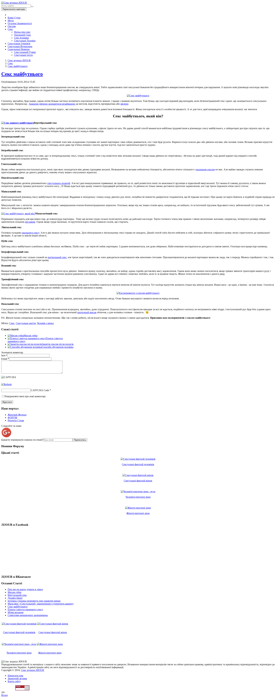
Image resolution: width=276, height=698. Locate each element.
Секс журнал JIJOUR (19, 60)
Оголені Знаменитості (20, 23)
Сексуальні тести (23, 55)
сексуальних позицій (58, 183)
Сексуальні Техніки (24, 40)
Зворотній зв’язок (17, 678)
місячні (124, 103)
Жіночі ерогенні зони (138, 513)
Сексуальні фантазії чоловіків (138, 464)
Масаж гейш (30, 335)
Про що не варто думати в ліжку (25, 589)
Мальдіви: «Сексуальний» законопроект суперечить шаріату (41, 603)
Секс (10, 29)
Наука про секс (22, 32)
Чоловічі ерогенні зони (138, 497)
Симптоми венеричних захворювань (28, 615)
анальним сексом (205, 169)
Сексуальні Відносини (20, 46)
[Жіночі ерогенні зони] (138, 507)
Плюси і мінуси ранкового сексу (25, 609)
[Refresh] (6, 384)
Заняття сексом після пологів (57, 344)
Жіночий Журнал (17, 414)
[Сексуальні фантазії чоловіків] (138, 459)
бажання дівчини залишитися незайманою (52, 103)
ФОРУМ (12, 417)
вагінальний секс (57, 257)
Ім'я (4, 355)
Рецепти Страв (16, 420)
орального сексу (30, 232)
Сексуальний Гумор (25, 52)
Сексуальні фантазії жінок (138, 480)
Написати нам (15, 675)
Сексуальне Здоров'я (19, 43)
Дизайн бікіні (15, 598)
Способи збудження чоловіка (57, 347)
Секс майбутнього (17, 66)
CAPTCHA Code (40, 390)
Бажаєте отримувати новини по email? (22, 439)
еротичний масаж (86, 312)
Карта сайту (14, 681)
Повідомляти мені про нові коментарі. (25, 396)
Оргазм (12, 26)
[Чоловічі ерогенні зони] (138, 491)
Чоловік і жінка (45, 323)
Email (5, 358)
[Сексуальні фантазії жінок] (138, 475)
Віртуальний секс (17, 595)
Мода (11, 20)
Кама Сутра (14, 17)
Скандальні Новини (19, 49)
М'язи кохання (15, 612)
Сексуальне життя (26, 323)
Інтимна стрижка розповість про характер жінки (34, 600)
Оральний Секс (22, 35)
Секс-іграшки (21, 37)
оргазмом (30, 221)
